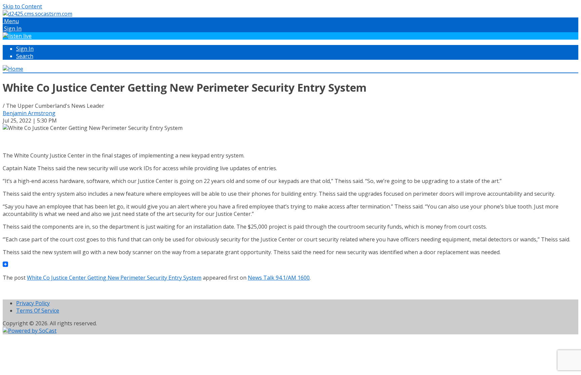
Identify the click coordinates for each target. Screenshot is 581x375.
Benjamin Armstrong (29, 113)
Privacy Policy (33, 303)
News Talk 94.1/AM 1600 (279, 277)
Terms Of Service (37, 310)
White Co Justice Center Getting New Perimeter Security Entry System (114, 277)
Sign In (25, 48)
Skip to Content (22, 6)
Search (24, 56)
